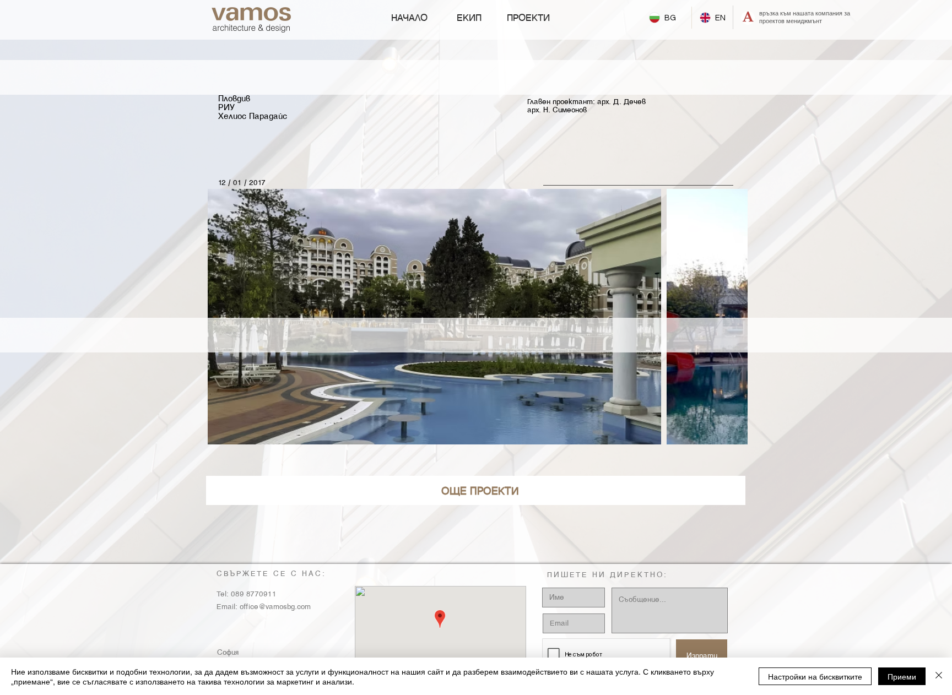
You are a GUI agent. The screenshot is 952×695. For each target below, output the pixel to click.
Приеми (902, 676)
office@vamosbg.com (275, 607)
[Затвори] (938, 676)
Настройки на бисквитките (815, 676)
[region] (475, 490)
